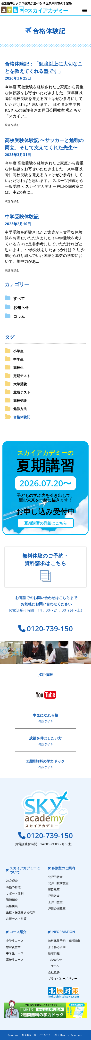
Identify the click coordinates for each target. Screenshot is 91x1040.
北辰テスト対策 (16, 919)
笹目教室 (54, 889)
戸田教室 (54, 896)
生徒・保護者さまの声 (20, 912)
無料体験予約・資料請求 (64, 941)
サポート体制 (15, 893)
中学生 (18, 359)
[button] (85, 10)
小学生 (18, 351)
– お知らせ (55, 960)
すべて (19, 298)
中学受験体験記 (22, 216)
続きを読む (12, 125)
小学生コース (15, 941)
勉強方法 (20, 408)
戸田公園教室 (57, 908)
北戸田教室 (55, 877)
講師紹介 (12, 900)
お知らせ (21, 307)
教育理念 (12, 881)
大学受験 (20, 384)
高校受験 (20, 400)
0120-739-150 (50, 628)
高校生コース (15, 960)
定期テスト (21, 375)
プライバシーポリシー (62, 978)
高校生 (18, 367)
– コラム (53, 966)
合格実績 (12, 906)
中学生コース (15, 953)
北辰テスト (21, 392)
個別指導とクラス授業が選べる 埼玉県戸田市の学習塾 (36, 3)
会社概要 (54, 972)
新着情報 (54, 953)
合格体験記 (21, 417)
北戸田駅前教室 (58, 883)
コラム (19, 316)
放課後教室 (13, 947)
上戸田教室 (55, 902)
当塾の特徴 (13, 887)
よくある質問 (57, 947)
